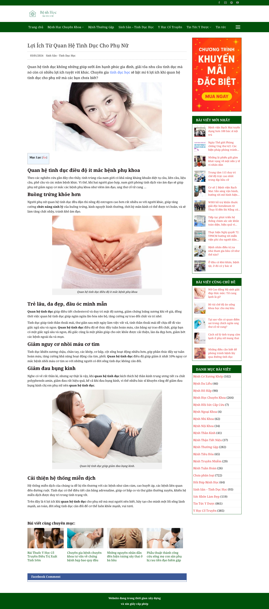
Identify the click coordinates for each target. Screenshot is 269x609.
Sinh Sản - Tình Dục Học (61, 55)
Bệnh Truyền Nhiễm (207, 461)
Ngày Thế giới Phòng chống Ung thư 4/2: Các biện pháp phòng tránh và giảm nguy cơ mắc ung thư (224, 146)
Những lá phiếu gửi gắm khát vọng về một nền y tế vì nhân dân (224, 161)
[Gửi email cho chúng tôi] (225, 2)
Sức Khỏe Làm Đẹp (206, 497)
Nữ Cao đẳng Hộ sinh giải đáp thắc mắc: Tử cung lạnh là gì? (223, 293)
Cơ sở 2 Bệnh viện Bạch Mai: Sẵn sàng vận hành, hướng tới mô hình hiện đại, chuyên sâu (223, 191)
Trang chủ (35, 27)
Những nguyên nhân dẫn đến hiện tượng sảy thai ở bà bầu (125, 556)
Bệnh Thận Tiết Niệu (207, 440)
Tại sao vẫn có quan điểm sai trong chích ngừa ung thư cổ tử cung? (224, 323)
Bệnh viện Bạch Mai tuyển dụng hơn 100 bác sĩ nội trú (224, 131)
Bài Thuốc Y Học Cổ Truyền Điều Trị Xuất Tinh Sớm (42, 556)
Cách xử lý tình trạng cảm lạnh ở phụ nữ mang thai (224, 336)
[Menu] (238, 27)
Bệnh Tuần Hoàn (204, 468)
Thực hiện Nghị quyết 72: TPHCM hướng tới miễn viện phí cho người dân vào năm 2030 (223, 235)
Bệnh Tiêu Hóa (203, 454)
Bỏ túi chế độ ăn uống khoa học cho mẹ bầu (221, 306)
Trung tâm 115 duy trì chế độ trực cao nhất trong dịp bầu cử (222, 176)
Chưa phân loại (203, 475)
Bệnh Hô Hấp (202, 391)
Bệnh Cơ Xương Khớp (208, 376)
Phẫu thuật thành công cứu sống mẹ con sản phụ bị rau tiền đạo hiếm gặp (164, 556)
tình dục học (120, 72)
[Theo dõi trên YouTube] (237, 2)
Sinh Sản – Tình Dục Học (136, 27)
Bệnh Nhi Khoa (203, 419)
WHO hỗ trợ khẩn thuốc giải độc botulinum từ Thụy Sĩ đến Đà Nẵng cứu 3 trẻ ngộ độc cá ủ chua (224, 205)
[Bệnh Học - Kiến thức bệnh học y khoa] (45, 14)
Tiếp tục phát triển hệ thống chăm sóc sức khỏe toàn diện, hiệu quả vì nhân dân (223, 220)
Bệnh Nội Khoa (203, 426)
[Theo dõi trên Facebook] (219, 2)
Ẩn (44, 157)
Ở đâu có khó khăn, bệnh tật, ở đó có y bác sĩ (223, 264)
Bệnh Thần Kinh (204, 433)
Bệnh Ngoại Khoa (205, 412)
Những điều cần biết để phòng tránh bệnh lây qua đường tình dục (222, 353)
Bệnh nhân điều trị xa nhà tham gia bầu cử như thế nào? (223, 250)
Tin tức (221, 27)
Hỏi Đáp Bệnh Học (206, 482)
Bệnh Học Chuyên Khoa (64, 27)
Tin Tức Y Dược (198, 27)
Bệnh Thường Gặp (101, 27)
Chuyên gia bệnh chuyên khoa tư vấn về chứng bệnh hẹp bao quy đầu (84, 556)
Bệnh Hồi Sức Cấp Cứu (208, 405)
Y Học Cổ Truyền (170, 27)
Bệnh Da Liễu (202, 383)
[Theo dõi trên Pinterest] (231, 2)
